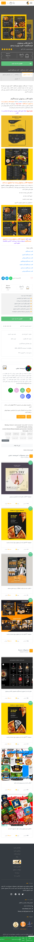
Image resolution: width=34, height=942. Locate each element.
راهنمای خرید (17, 848)
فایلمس (31, 70)
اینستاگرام (30, 434)
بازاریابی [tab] (16, 79)
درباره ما (17, 873)
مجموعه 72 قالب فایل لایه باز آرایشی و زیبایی (20, 497)
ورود (8, 3)
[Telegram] (15, 894)
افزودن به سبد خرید (17, 63)
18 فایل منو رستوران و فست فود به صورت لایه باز (19, 829)
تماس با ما (17, 876)
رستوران (23, 434)
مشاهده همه (5, 440)
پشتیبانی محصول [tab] (7, 74)
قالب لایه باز (23, 438)
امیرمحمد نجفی (20, 368)
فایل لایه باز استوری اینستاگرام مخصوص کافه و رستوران (18, 691)
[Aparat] (19, 894)
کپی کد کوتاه (17, 445)
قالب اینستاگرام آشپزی (13, 70)
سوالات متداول (17, 870)
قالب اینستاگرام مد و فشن (27, 268)
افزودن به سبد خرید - (10, 939)
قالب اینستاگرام (24, 70)
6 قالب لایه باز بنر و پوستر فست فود (22, 783)
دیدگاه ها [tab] (17, 74)
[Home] (17, 862)
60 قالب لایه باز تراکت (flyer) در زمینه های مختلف (19, 588)
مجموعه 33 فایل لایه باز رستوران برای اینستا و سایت (19, 542)
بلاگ (17, 857)
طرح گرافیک (16, 434)
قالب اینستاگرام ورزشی (27, 271)
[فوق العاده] (10, 326)
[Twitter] (23, 894)
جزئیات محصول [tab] (26, 74)
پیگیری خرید (17, 851)
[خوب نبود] (5, 326)
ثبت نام (3, 3)
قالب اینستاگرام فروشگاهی (27, 261)
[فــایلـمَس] (27, 3)
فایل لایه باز (8, 434)
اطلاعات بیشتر (21, 416)
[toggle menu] (31, 3)
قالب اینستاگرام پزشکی (27, 258)
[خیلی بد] (4, 326)
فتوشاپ (30, 438)
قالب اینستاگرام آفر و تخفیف (26, 264)
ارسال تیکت (17, 854)
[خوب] (9, 326)
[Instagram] (11, 894)
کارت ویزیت (15, 438)
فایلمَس (20, 101)
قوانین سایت (17, 867)
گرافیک (8, 438)
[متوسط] (7, 326)
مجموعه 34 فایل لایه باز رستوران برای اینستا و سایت (19, 634)
